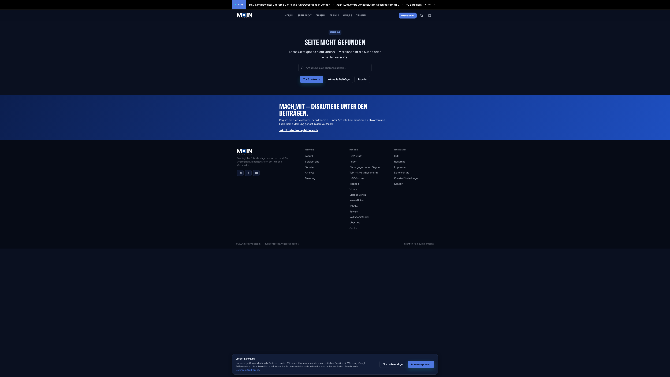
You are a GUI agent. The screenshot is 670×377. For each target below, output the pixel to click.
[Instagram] (240, 173)
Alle (428, 4)
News (240, 4)
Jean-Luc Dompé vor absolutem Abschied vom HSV (368, 4)
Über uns (354, 222)
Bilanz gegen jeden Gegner (365, 167)
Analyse (334, 15)
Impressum (400, 167)
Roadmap (399, 161)
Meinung (347, 15)
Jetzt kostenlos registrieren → (298, 130)
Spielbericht (304, 15)
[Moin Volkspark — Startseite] (245, 16)
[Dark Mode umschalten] (429, 15)
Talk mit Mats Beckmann (363, 172)
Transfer (321, 15)
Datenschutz (401, 172)
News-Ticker (356, 200)
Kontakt (398, 183)
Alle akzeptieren (421, 364)
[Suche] (421, 15)
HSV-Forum (356, 178)
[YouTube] (256, 173)
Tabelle (362, 79)
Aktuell (289, 15)
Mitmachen (407, 15)
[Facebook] (248, 173)
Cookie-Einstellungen (406, 178)
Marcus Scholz (357, 194)
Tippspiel (361, 15)
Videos (353, 189)
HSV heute (355, 156)
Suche (353, 228)
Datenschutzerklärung (247, 369)
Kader (352, 161)
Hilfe (396, 156)
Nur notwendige (393, 364)
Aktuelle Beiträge (339, 79)
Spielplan (354, 211)
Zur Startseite (311, 79)
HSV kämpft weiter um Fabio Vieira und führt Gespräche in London (289, 4)
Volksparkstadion (359, 217)
